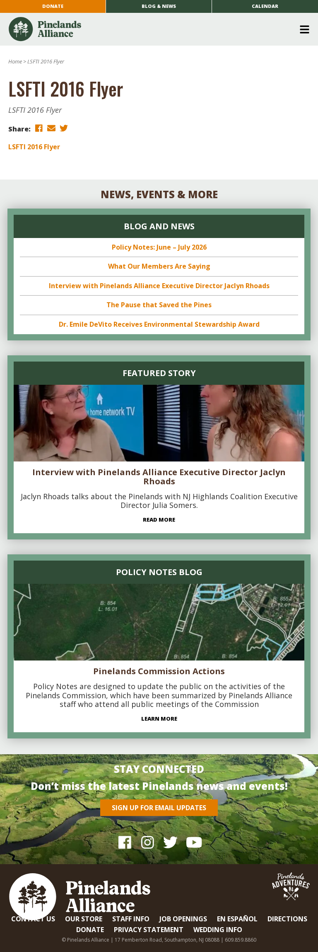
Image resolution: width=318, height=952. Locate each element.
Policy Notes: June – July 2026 (159, 247)
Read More (159, 519)
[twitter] (64, 128)
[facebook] (39, 128)
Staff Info (130, 918)
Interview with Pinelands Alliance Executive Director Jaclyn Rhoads (159, 285)
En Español (237, 918)
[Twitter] (170, 842)
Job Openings (183, 918)
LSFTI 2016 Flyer (34, 146)
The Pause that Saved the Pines (159, 304)
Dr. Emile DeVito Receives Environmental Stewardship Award (159, 324)
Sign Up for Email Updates (159, 807)
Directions (287, 918)
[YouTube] (193, 842)
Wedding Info (217, 929)
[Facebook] (125, 842)
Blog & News (159, 6)
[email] (51, 128)
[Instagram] (147, 842)
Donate (52, 6)
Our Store (83, 918)
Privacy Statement (148, 929)
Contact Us (33, 918)
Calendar (265, 6)
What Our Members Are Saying (159, 266)
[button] (156, 29)
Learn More (159, 718)
